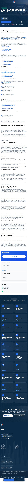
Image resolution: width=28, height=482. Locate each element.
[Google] (5, 438)
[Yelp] (8, 438)
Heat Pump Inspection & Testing (7, 75)
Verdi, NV (10, 468)
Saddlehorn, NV (4, 277)
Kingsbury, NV (2, 468)
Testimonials (16, 449)
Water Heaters (3, 446)
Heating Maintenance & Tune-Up (7, 61)
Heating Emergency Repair (6, 64)
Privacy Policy (12, 478)
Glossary (16, 448)
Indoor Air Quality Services (6, 82)
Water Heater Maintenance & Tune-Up (8, 105)
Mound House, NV (3, 467)
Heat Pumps (2, 444)
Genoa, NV (7, 461)
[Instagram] (3, 438)
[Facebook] (1, 438)
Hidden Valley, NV (3, 460)
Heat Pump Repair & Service (6, 71)
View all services (4, 270)
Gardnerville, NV (3, 462)
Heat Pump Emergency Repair (7, 76)
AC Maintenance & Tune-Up (6, 49)
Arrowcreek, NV (7, 460)
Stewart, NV (11, 467)
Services (16, 444)
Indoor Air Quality (3, 445)
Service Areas (16, 445)
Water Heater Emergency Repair (7, 108)
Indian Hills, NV (6, 468)
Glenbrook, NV (10, 461)
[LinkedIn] (6, 438)
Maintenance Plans (3, 448)
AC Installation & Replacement (6, 265)
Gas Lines (2, 447)
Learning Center (16, 447)
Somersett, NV (4, 276)
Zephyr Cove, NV (11, 462)
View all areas (3, 281)
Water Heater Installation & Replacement (8, 104)
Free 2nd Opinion (17, 446)
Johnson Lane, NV (3, 461)
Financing (16, 450)
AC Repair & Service (5, 46)
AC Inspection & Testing (6, 50)
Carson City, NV (7, 467)
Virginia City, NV (7, 462)
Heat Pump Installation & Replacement (8, 72)
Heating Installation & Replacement (8, 60)
